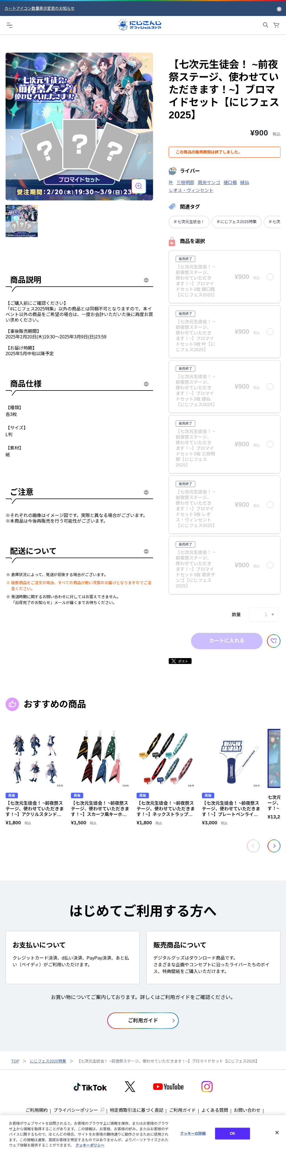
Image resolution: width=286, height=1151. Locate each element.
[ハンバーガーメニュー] (9, 25)
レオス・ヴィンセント (191, 190)
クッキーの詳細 (193, 1133)
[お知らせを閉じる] (279, 8)
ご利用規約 (36, 1110)
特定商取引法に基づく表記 (136, 1110)
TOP (15, 1061)
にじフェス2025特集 (48, 1061)
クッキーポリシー (89, 1145)
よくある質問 (214, 1110)
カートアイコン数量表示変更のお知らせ (39, 8)
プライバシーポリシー (75, 1110)
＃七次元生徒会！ (189, 221)
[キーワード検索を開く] (266, 25)
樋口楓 (230, 182)
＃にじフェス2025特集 (236, 221)
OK (232, 1133)
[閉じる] (277, 1132)
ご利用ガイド (182, 1110)
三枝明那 (185, 182)
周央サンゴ (209, 182)
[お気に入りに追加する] (273, 641)
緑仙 (244, 182)
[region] (143, 1133)
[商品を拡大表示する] (138, 186)
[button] (274, 845)
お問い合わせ (247, 1110)
